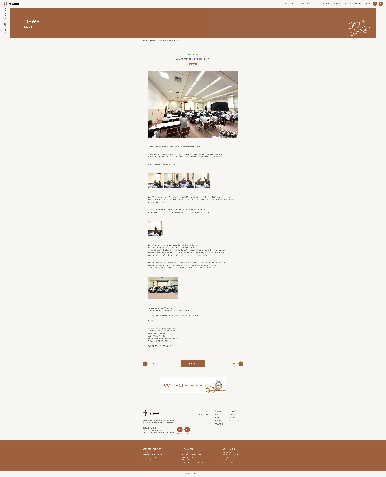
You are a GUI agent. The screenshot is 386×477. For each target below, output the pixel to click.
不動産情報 (336, 4)
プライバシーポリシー (236, 421)
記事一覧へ (193, 364)
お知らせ (367, 4)
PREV (152, 364)
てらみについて (290, 4)
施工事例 (301, 4)
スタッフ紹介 (347, 4)
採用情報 (358, 4)
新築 (308, 4)
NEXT (234, 364)
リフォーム (316, 4)
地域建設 (326, 4)
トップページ (203, 411)
